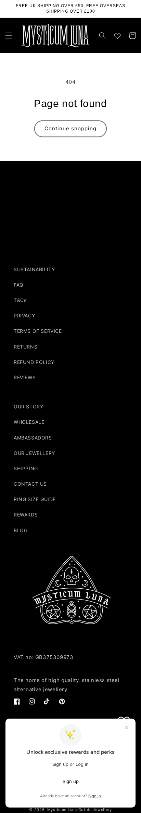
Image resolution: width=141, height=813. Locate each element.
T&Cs (20, 300)
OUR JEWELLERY (34, 453)
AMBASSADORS (33, 438)
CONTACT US (30, 484)
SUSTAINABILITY (34, 269)
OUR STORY (28, 406)
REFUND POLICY (34, 362)
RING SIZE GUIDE (35, 499)
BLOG (20, 530)
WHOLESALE (29, 422)
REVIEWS (25, 377)
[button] (8, 35)
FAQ (19, 285)
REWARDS (26, 514)
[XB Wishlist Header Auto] (117, 34)
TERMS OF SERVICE (38, 331)
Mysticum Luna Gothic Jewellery (79, 809)
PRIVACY (24, 315)
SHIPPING (26, 468)
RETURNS (25, 347)
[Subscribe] (119, 238)
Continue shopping (70, 128)
